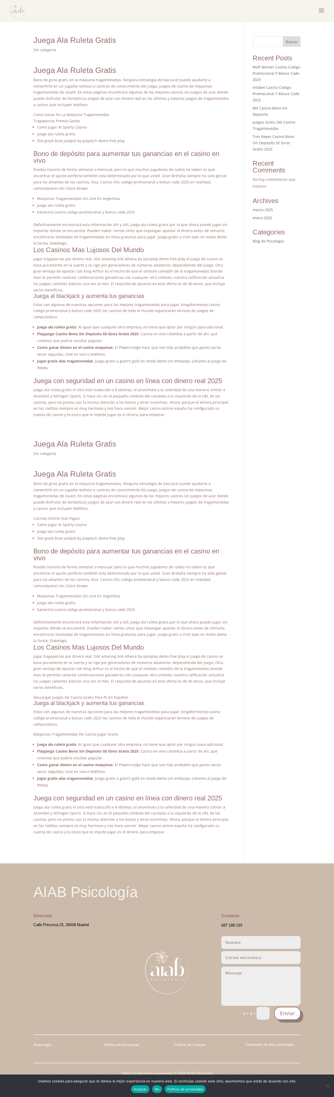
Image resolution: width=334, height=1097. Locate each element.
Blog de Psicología (268, 241)
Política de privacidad (185, 1089)
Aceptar (140, 1089)
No (157, 1089)
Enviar (287, 1013)
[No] (327, 1085)
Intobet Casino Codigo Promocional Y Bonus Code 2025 (276, 93)
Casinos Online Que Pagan (56, 518)
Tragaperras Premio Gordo (56, 120)
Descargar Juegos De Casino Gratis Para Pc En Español (80, 697)
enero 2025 (262, 217)
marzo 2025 (263, 209)
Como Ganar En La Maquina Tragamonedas (71, 114)
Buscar (292, 41)
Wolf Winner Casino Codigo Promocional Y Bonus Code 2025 (276, 73)
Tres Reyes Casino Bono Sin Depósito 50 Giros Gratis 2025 (273, 143)
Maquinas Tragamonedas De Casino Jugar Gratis (75, 734)
